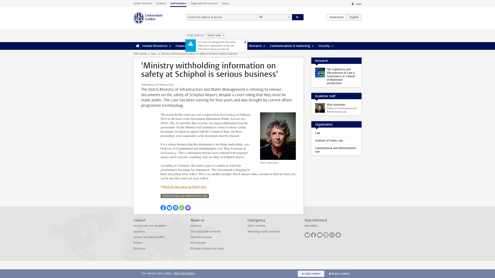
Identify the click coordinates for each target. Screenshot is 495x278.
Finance (181, 46)
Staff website (140, 53)
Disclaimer (139, 248)
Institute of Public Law (329, 140)
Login (359, 3)
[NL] (337, 17)
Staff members (178, 3)
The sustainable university (205, 231)
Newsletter (311, 226)
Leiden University (142, 3)
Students (161, 3)
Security (324, 46)
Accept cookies (311, 273)
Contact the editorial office (149, 237)
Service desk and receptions (149, 226)
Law (317, 133)
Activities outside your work (207, 248)
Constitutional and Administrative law (335, 149)
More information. (185, 273)
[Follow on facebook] (313, 235)
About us (195, 226)
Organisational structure (204, 3)
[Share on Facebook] (163, 207)
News (154, 53)
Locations (139, 231)
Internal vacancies (201, 237)
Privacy (137, 243)
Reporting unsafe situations (264, 231)
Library (225, 3)
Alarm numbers (257, 226)
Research (255, 46)
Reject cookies (341, 273)
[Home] (136, 46)
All (260, 17)
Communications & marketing (290, 46)
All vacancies (198, 243)
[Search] (298, 17)
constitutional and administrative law (184, 196)
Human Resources (155, 46)
